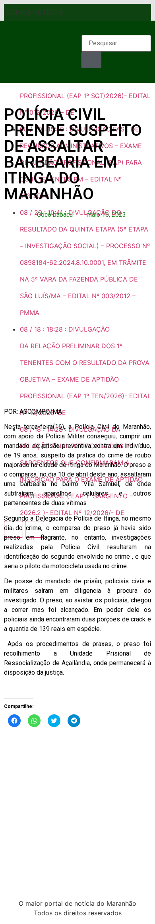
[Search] (91, 60)
